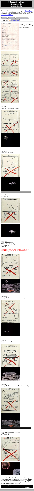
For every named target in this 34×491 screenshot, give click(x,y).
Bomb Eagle (5, 20)
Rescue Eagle (7, 485)
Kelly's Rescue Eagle (22, 18)
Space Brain (16, 6)
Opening (4, 18)
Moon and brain (15, 20)
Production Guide (17, 2)
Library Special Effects (7, 15)
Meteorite (11, 18)
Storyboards (16, 4)
